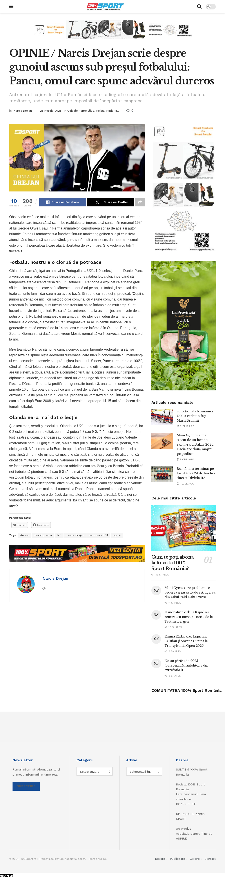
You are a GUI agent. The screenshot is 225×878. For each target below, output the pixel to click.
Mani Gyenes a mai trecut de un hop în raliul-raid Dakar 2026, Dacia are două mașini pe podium (195, 444)
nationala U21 (98, 535)
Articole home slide (80, 110)
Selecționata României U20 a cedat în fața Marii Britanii (195, 416)
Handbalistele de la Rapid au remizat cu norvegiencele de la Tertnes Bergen (189, 616)
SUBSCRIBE (26, 786)
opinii (117, 535)
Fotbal (100, 110)
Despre (160, 858)
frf (59, 535)
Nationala (112, 110)
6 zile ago (186, 426)
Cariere (195, 858)
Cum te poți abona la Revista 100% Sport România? (172, 562)
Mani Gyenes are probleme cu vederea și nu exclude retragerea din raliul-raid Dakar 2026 (190, 592)
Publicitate (177, 858)
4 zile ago (186, 483)
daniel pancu (43, 535)
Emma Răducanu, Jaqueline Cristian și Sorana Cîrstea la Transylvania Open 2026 (186, 641)
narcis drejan (75, 535)
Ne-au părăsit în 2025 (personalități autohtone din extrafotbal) (186, 665)
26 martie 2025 (51, 110)
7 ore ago (186, 459)
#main (24, 535)
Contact (210, 858)
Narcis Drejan (22, 110)
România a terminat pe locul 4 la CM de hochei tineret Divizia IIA (196, 473)
